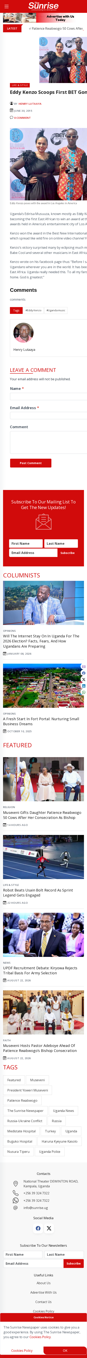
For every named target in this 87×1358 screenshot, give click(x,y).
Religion (9, 807)
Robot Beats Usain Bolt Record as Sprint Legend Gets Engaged (38, 893)
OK (65, 1350)
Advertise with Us (43, 1292)
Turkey (50, 1131)
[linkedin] (84, 685)
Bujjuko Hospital (19, 1141)
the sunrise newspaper (25, 1111)
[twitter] (84, 679)
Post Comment (31, 463)
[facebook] (84, 672)
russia (57, 1121)
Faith (7, 1040)
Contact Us (43, 1302)
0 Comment (22, 118)
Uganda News (63, 1111)
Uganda (71, 1131)
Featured (14, 1080)
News (6, 962)
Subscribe (67, 553)
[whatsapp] (84, 692)
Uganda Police (49, 1151)
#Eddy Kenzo (33, 310)
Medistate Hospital (21, 1131)
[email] (84, 666)
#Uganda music (56, 310)
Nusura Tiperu (18, 1151)
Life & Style (11, 885)
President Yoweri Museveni (27, 1090)
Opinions (9, 631)
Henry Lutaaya (30, 103)
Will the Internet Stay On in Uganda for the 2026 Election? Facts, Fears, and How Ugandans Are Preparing (41, 641)
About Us (44, 1283)
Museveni (37, 1080)
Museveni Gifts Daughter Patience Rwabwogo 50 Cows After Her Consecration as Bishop (42, 815)
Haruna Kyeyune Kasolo (59, 1141)
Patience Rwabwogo (22, 1100)
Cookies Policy (43, 1311)
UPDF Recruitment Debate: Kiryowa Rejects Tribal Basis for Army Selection (40, 970)
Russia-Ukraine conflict (24, 1121)
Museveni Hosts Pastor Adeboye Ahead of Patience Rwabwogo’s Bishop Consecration (39, 1048)
